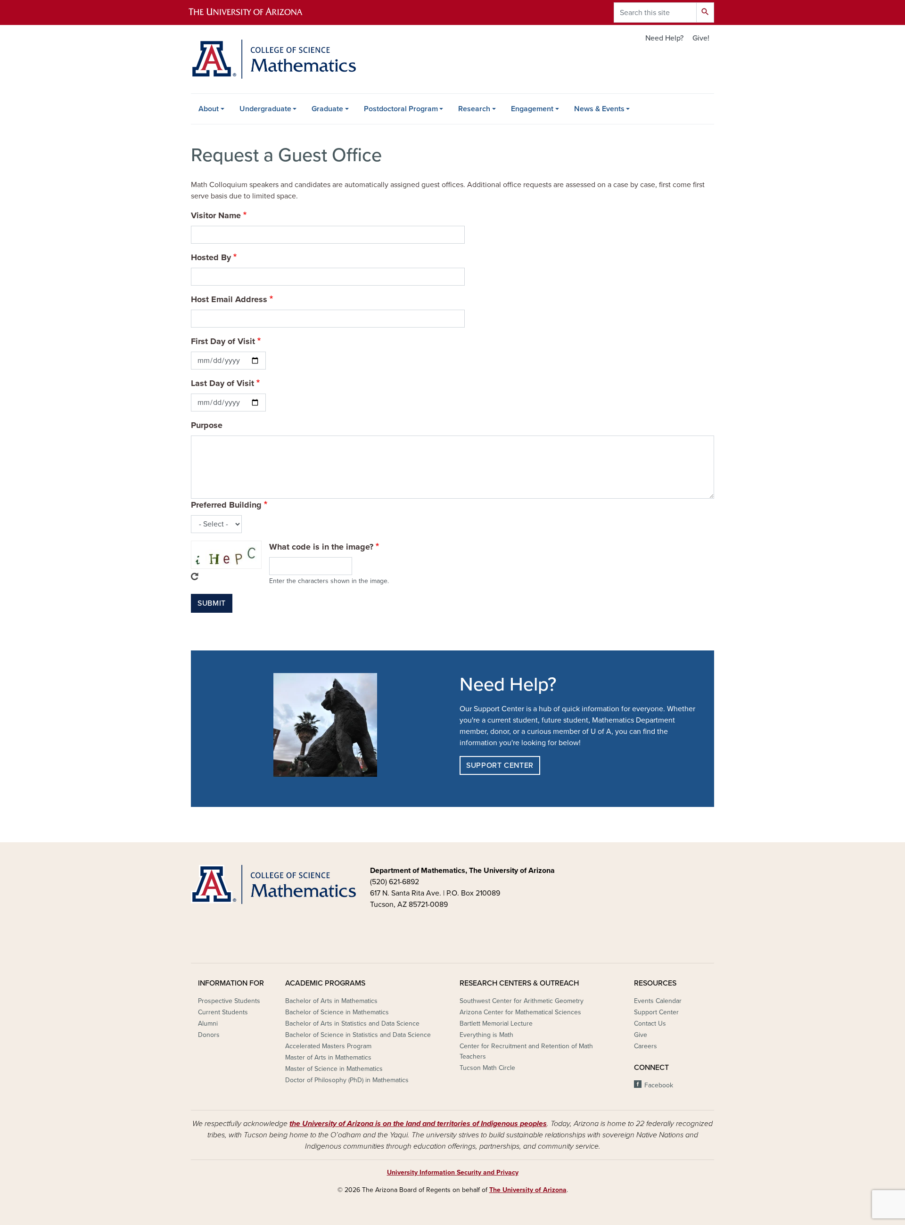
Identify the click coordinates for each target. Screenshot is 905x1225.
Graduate (327, 109)
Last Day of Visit (222, 383)
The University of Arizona (528, 1190)
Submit (211, 603)
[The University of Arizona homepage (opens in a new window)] (253, 12)
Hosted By (211, 257)
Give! (700, 38)
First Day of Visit (223, 341)
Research (474, 109)
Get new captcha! (194, 576)
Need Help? (664, 38)
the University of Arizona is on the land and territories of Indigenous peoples (418, 1123)
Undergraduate (265, 109)
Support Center (500, 765)
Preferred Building (226, 505)
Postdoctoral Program (401, 109)
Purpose (206, 425)
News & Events (599, 109)
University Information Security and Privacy (452, 1172)
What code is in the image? (321, 547)
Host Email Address (229, 299)
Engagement (532, 109)
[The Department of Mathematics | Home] (273, 59)
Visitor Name (216, 215)
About (208, 109)
